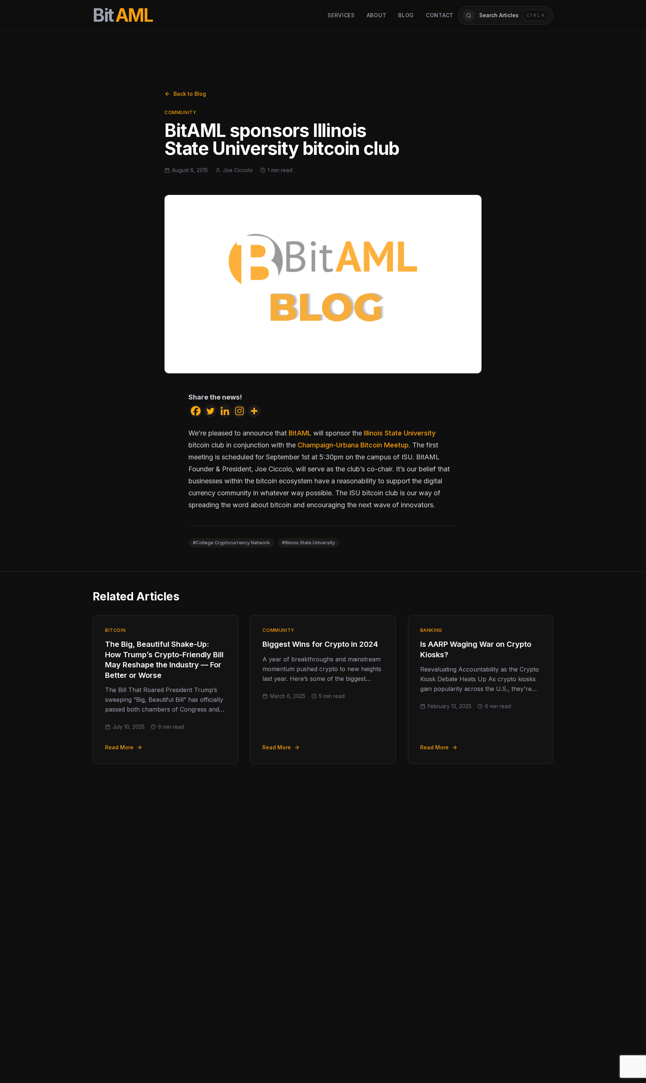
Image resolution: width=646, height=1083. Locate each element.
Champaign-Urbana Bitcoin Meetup (353, 445)
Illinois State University (400, 433)
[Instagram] (239, 410)
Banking (431, 630)
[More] (254, 410)
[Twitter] (210, 410)
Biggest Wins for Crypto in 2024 (320, 644)
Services (341, 15)
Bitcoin (115, 630)
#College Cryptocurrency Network (231, 542)
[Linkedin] (224, 410)
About (377, 15)
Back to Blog (189, 94)
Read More (119, 747)
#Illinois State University (308, 542)
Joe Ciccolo (238, 170)
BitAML (300, 433)
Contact (439, 15)
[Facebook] (195, 410)
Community (180, 112)
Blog (406, 15)
